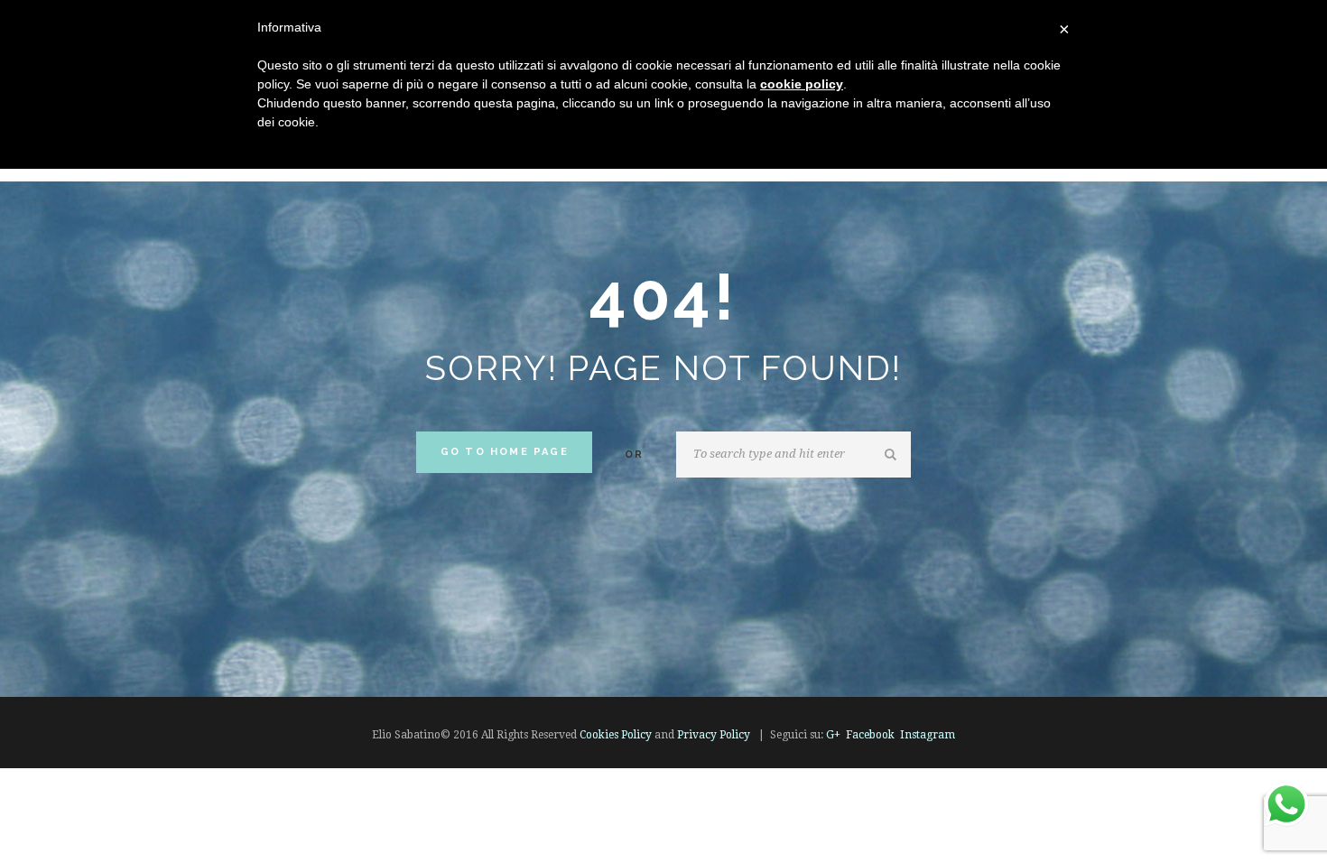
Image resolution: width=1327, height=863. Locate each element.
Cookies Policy (616, 734)
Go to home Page (505, 452)
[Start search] (893, 455)
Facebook (870, 734)
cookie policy (801, 84)
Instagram (927, 734)
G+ (833, 734)
